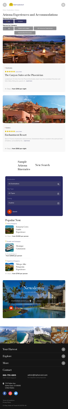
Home (4, 10)
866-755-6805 (9, 375)
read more (29, 81)
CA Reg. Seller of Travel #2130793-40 (14, 405)
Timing (9, 198)
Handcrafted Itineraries (25, 33)
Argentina (10, 261)
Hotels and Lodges (23, 28)
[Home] (11, 4)
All (9, 22)
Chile (8, 224)
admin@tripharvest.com (37, 375)
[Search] (9, 211)
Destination (11, 179)
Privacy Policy (7, 402)
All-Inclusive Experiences (45, 28)
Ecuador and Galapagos (14, 241)
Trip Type (10, 189)
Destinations (10, 10)
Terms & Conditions (9, 400)
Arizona (20, 21)
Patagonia (14, 224)
